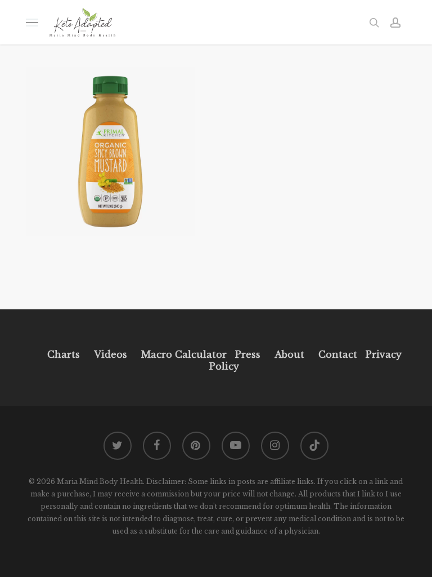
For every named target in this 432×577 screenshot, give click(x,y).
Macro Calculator (184, 354)
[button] (32, 22)
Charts (63, 354)
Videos (110, 354)
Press (247, 354)
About (289, 354)
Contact (337, 354)
